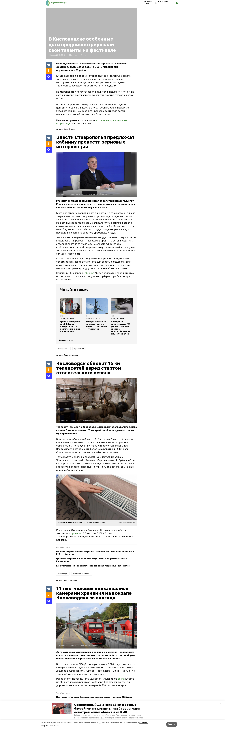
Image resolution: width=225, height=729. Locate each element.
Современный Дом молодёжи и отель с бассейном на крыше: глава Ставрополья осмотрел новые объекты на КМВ (107, 708)
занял (121, 678)
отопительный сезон (81, 574)
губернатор (79, 349)
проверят (76, 533)
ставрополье (63, 349)
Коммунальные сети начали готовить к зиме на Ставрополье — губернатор (93, 566)
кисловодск (63, 574)
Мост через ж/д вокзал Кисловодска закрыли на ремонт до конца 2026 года (94, 697)
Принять (171, 724)
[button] (61, 708)
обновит (90, 273)
